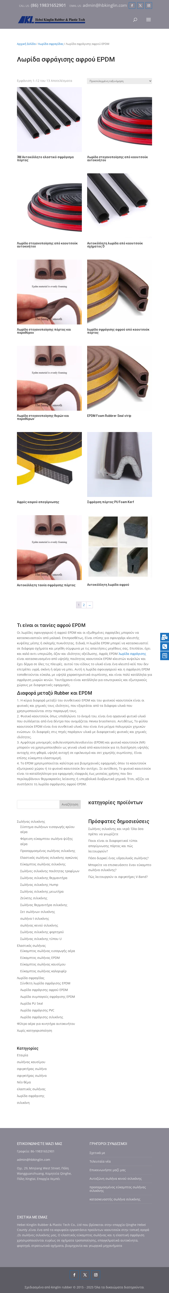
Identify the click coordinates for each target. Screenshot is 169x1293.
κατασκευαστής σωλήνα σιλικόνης (115, 1199)
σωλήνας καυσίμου (31, 1062)
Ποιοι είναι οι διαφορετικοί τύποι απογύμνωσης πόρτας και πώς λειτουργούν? (113, 846)
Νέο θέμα (24, 1082)
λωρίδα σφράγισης (132, 654)
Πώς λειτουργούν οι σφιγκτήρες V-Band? (118, 877)
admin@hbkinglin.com (33, 1159)
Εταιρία (22, 1055)
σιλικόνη (23, 1103)
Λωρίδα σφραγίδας (50, 44)
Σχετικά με (97, 1153)
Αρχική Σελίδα (26, 44)
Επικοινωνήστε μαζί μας (108, 1170)
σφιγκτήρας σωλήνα (32, 1069)
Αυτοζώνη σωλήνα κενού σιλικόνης (116, 1178)
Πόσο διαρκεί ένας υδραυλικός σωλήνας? (118, 858)
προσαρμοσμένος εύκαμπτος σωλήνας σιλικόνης (118, 1189)
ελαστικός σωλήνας (31, 1089)
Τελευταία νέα (100, 1161)
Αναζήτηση (70, 804)
